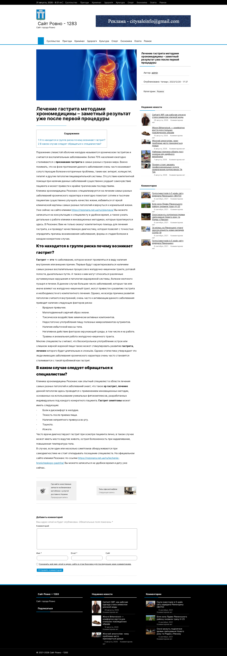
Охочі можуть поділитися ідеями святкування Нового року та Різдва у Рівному (168, 217)
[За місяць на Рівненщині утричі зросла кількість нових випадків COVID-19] (146, 229)
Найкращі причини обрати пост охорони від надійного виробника (167, 154)
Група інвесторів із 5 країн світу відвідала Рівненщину (167, 241)
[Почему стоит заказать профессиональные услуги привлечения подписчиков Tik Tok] (146, 166)
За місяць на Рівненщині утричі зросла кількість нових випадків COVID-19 (168, 230)
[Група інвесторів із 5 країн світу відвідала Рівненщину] (146, 242)
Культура (120, 2)
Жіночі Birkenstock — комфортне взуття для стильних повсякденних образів (168, 130)
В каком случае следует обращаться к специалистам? (69, 143)
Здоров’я (108, 2)
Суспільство (71, 2)
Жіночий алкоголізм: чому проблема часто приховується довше (167, 143)
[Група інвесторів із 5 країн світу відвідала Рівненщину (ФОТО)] (146, 195)
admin (155, 72)
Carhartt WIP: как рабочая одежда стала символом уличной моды (169, 115)
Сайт (108, 553)
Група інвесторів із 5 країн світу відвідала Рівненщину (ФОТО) (167, 194)
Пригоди (84, 2)
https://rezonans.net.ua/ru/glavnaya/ (92, 210)
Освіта (153, 2)
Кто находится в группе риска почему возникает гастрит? (71, 140)
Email (74, 553)
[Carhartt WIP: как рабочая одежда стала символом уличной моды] (146, 119)
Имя (39, 553)
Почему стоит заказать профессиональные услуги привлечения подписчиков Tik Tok (167, 168)
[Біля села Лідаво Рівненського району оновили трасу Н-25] (146, 205)
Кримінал (96, 2)
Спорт (131, 2)
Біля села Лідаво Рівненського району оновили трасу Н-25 (167, 205)
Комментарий (42, 526)
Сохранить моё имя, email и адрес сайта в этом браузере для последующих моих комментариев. (85, 564)
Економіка (142, 2)
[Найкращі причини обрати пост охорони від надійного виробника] (146, 156)
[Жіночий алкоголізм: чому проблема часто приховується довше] (146, 141)
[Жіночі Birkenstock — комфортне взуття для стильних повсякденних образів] (146, 131)
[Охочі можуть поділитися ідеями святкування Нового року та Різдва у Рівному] (146, 216)
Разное (163, 2)
